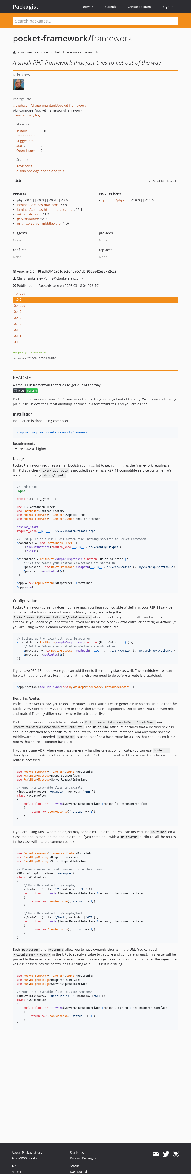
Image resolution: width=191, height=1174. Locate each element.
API (14, 1166)
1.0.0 (17, 299)
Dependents (25, 136)
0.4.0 (17, 311)
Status (75, 1166)
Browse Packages (83, 1158)
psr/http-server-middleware (39, 223)
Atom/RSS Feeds (24, 1158)
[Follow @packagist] (166, 1154)
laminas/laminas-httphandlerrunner (45, 209)
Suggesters (25, 141)
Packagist (25, 6)
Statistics (77, 1152)
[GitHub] (176, 1154)
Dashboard (78, 1171)
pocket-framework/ (52, 38)
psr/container (27, 219)
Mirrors (17, 1171)
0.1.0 (17, 342)
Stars (20, 145)
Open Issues (26, 150)
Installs (21, 131)
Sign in (168, 6)
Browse (87, 6)
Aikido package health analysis (40, 171)
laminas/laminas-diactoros (37, 205)
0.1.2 (17, 329)
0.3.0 (17, 317)
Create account (139, 6)
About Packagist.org (27, 1152)
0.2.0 (17, 323)
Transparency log (26, 115)
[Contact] (155, 1154)
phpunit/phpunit (116, 200)
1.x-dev (19, 293)
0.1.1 (17, 335)
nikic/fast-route (29, 214)
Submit (110, 6)
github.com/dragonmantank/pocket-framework (49, 105)
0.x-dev (19, 305)
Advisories (24, 166)
